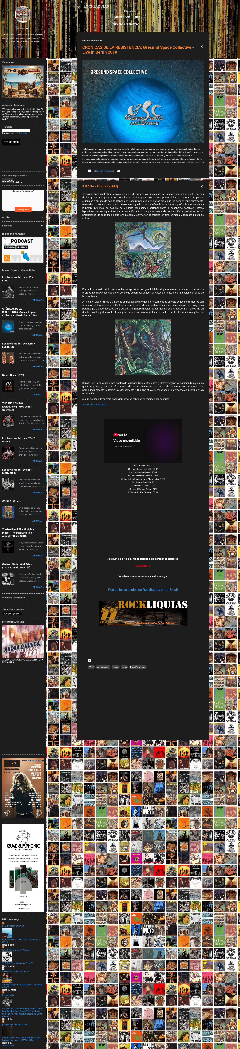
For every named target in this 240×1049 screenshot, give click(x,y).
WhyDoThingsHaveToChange (16, 950)
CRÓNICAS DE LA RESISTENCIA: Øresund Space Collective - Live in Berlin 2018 (19, 312)
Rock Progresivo (137, 667)
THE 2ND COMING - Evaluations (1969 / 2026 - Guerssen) (17, 406)
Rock (124, 667)
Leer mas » (38, 300)
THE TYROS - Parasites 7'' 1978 (17, 963)
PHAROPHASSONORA (13, 926)
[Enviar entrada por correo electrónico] (118, 172)
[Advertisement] (143, 762)
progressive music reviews (15, 1024)
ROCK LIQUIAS (96, 6)
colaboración (103, 667)
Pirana (115, 667)
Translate (23, 133)
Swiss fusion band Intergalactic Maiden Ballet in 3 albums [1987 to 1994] (21, 1039)
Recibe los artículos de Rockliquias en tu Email (143, 590)
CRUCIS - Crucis (11, 501)
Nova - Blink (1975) (13, 375)
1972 (91, 667)
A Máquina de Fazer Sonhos (15, 971)
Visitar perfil (23, 47)
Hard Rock (122, 17)
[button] (202, 47)
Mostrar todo (9, 1045)
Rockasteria (8, 995)
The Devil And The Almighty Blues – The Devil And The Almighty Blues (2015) (18, 532)
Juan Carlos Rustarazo (94, 404)
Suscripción (23, 209)
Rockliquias (23, 28)
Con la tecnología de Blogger (144, 862)
